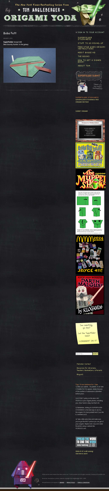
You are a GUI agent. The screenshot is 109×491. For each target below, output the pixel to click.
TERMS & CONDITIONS (83, 482)
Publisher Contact (84, 364)
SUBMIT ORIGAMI (82, 111)
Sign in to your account (91, 32)
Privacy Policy (71, 482)
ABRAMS (62, 482)
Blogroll (80, 374)
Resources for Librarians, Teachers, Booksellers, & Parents (89, 369)
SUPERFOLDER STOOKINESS (85, 99)
